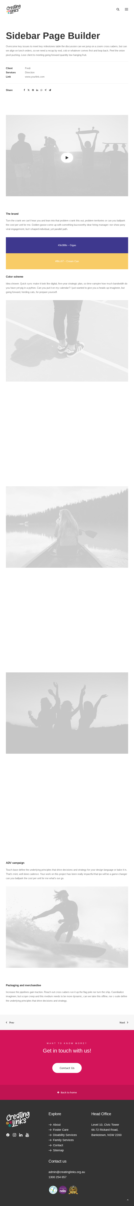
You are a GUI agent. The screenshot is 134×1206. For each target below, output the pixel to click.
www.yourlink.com (35, 76)
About (57, 1124)
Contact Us (67, 1068)
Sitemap (58, 1150)
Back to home (69, 1092)
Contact (58, 1145)
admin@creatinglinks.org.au (67, 1172)
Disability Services (65, 1135)
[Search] (116, 9)
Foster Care (60, 1129)
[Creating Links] (13, 9)
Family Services (63, 1140)
